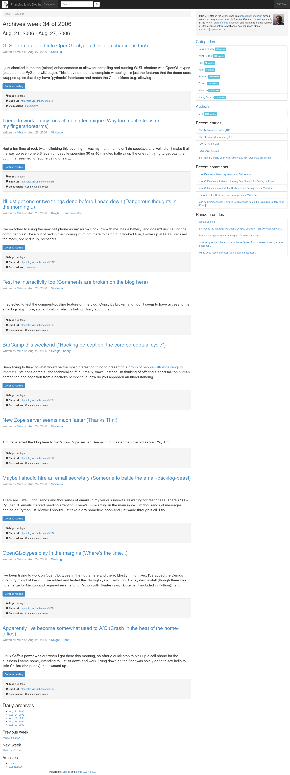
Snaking (56, 51)
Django (66, 771)
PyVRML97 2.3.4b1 (209, 144)
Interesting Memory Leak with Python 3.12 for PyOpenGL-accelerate (235, 157)
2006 (7, 13)
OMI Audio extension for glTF (214, 130)
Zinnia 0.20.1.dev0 (85, 771)
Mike (20, 51)
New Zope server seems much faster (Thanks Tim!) (60, 419)
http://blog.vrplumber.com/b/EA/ (37, 689)
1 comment (31, 267)
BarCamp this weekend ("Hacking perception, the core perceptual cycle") (84, 344)
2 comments (31, 105)
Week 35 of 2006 (12, 750)
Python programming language (222, 22)
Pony (206, 69)
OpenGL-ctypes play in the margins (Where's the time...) (65, 552)
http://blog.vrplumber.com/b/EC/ (37, 533)
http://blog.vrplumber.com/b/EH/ (37, 181)
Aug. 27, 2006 (16, 724)
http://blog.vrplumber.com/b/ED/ (37, 458)
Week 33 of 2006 (12, 737)
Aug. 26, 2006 (16, 721)
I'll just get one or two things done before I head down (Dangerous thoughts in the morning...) (90, 203)
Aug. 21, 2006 (16, 711)
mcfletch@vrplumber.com (212, 29)
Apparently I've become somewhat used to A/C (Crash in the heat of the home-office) (91, 630)
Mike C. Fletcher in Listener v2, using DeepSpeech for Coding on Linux (236, 181)
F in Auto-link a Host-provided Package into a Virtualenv (228, 195)
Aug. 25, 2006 (16, 718)
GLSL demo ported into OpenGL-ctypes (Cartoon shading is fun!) (75, 45)
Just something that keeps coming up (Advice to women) (229, 235)
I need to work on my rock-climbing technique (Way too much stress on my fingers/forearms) (82, 123)
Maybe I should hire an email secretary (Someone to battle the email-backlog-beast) (97, 477)
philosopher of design (250, 15)
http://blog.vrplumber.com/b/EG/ (38, 262)
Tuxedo (208, 83)
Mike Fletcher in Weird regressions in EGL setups (225, 174)
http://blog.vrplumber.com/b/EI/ (37, 100)
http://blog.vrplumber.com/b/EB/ (37, 608)
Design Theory (60, 351)
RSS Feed (282, 4)
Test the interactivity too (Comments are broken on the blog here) (75, 281)
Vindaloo (57, 132)
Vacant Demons (207, 221)
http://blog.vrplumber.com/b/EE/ (37, 400)
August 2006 (16, 766)
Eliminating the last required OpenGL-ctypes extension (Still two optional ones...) (241, 228)
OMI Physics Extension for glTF (215, 137)
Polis (206, 62)
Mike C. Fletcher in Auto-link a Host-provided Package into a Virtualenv (236, 188)
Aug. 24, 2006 (16, 714)
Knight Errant (60, 213)
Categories (50, 4)
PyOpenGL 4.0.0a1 (209, 150)
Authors (203, 106)
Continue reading (14, 86)
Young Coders (212, 97)
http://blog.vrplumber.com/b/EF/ (37, 325)
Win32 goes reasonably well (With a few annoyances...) (228, 252)
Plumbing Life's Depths (26, 4)
